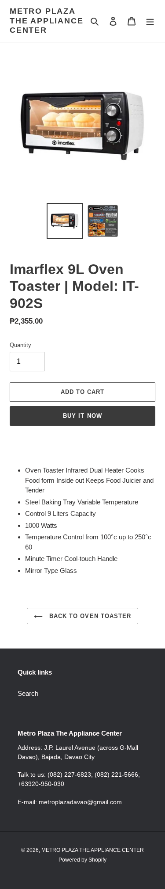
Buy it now (82, 415)
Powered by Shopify (82, 860)
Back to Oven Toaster (89, 616)
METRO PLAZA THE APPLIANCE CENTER (46, 20)
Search (28, 693)
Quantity (20, 345)
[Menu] (150, 21)
